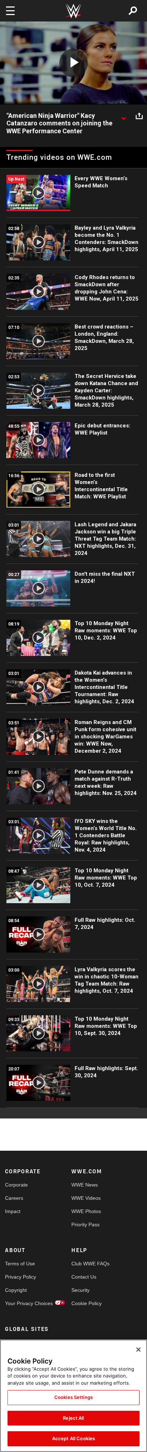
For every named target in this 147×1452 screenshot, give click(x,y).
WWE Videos (86, 1198)
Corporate (16, 1185)
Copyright (16, 1290)
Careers (14, 1198)
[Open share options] (139, 116)
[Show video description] (123, 116)
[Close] (138, 1349)
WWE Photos (86, 1211)
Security (80, 1290)
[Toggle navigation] (10, 11)
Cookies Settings (73, 1397)
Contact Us (83, 1277)
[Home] (73, 11)
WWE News (84, 1185)
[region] (73, 1396)
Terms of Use (20, 1263)
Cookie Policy (86, 1303)
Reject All (73, 1418)
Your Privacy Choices (21, 1303)
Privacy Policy (20, 1277)
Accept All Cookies (73, 1438)
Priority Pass (85, 1224)
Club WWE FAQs (88, 1263)
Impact (12, 1211)
